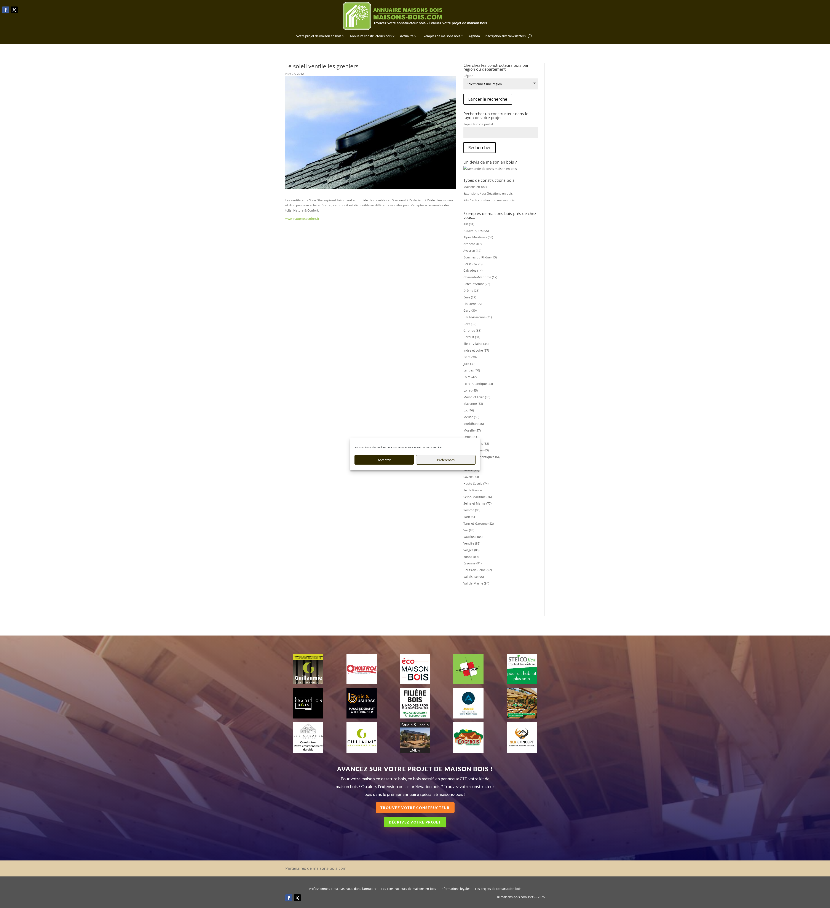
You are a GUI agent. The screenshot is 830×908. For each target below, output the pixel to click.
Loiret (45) (470, 390)
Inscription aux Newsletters (505, 36)
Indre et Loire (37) (476, 350)
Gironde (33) (472, 330)
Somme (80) (471, 510)
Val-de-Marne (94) (476, 583)
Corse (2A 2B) (472, 264)
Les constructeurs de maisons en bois (408, 889)
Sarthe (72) (471, 470)
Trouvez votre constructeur (415, 808)
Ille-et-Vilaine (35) (475, 344)
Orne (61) (470, 437)
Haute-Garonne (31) (477, 317)
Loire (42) (470, 377)
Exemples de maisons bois (441, 36)
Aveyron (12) (472, 251)
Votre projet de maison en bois (318, 36)
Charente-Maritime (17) (480, 277)
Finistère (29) (472, 304)
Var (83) (468, 530)
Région (468, 76)
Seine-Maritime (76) (477, 497)
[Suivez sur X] (14, 9)
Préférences (446, 460)
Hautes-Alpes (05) (476, 231)
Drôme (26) (471, 290)
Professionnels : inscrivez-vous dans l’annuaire (343, 889)
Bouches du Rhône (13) (480, 257)
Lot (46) (468, 410)
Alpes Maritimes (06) (478, 237)
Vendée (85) (471, 543)
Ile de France (472, 490)
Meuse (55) (471, 417)
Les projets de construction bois (498, 889)
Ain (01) (468, 224)
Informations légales (455, 889)
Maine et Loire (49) (476, 397)
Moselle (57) (472, 430)
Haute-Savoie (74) (475, 483)
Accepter (384, 460)
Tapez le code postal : (479, 124)
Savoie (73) (471, 477)
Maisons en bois (475, 187)
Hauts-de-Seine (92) (477, 570)
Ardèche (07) (472, 244)
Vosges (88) (471, 550)
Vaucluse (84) (472, 537)
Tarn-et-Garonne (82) (478, 523)
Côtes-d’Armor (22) (476, 284)
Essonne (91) (472, 563)
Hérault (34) (471, 337)
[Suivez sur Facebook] (5, 9)
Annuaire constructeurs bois (371, 36)
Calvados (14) (472, 270)
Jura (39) (469, 364)
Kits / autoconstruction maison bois (489, 200)
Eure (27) (469, 297)
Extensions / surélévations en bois (488, 193)
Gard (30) (470, 310)
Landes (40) (471, 370)
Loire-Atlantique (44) (478, 384)
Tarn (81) (469, 517)
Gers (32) (469, 324)
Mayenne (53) (473, 403)
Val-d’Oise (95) (473, 577)
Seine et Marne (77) (477, 503)
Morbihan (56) (473, 424)
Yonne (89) (471, 557)
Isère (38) (470, 357)
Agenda (474, 36)
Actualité (406, 36)
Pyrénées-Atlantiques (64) (481, 457)
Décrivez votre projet (415, 822)
